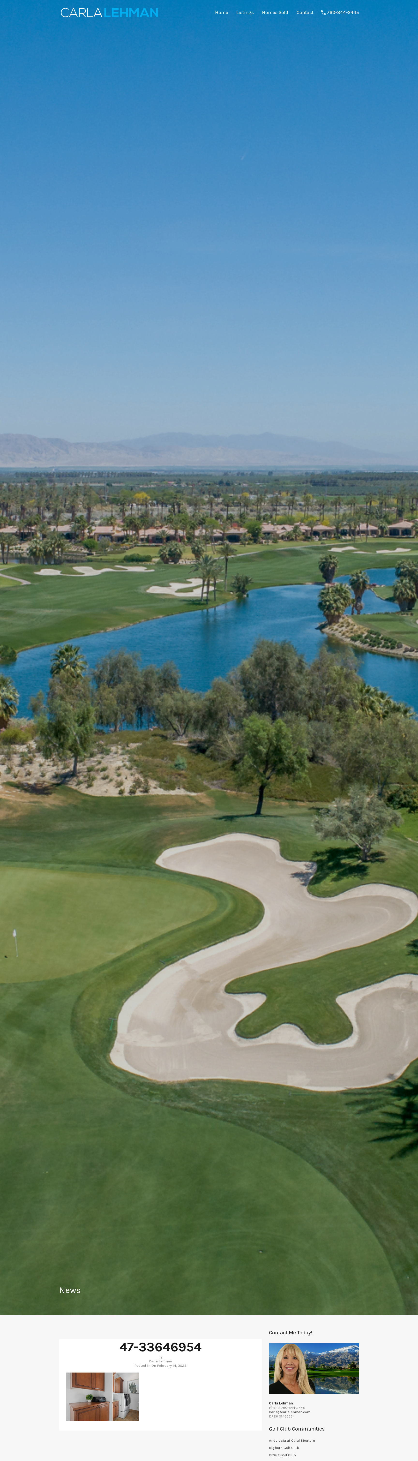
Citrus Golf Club (282, 1455)
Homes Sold (275, 12)
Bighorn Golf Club (284, 1448)
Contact (305, 12)
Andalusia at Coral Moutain (292, 1440)
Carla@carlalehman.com (289, 1412)
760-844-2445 (343, 12)
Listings (245, 12)
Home (221, 12)
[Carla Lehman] (109, 18)
